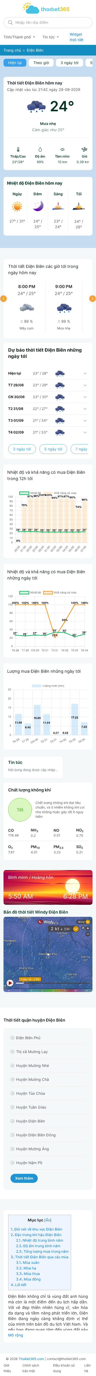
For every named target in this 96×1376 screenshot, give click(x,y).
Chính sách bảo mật (30, 1368)
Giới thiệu (7, 1368)
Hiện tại (15, 62)
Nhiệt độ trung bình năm (39, 1240)
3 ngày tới (70, 62)
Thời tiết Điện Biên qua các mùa (40, 1257)
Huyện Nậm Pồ (29, 1162)
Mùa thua (28, 1273)
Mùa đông (28, 1279)
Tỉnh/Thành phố (17, 37)
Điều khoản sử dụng (64, 1368)
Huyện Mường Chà (32, 1079)
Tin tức (49, 37)
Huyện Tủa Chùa (30, 1093)
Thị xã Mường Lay (32, 1051)
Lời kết (19, 1285)
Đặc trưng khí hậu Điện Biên (36, 1235)
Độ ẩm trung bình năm (38, 1246)
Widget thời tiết (76, 37)
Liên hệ (87, 1368)
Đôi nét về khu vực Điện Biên (36, 1229)
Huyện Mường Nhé (32, 1065)
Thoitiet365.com (31, 1359)
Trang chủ (12, 50)
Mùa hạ (26, 1268)
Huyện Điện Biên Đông (36, 1135)
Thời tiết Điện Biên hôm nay (34, 83)
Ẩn (48, 1220)
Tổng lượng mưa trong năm (42, 1251)
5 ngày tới (53, 449)
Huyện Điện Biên (30, 1121)
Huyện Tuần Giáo (31, 1107)
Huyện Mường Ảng (32, 1149)
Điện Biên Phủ (28, 1037)
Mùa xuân (27, 1262)
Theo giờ (41, 62)
